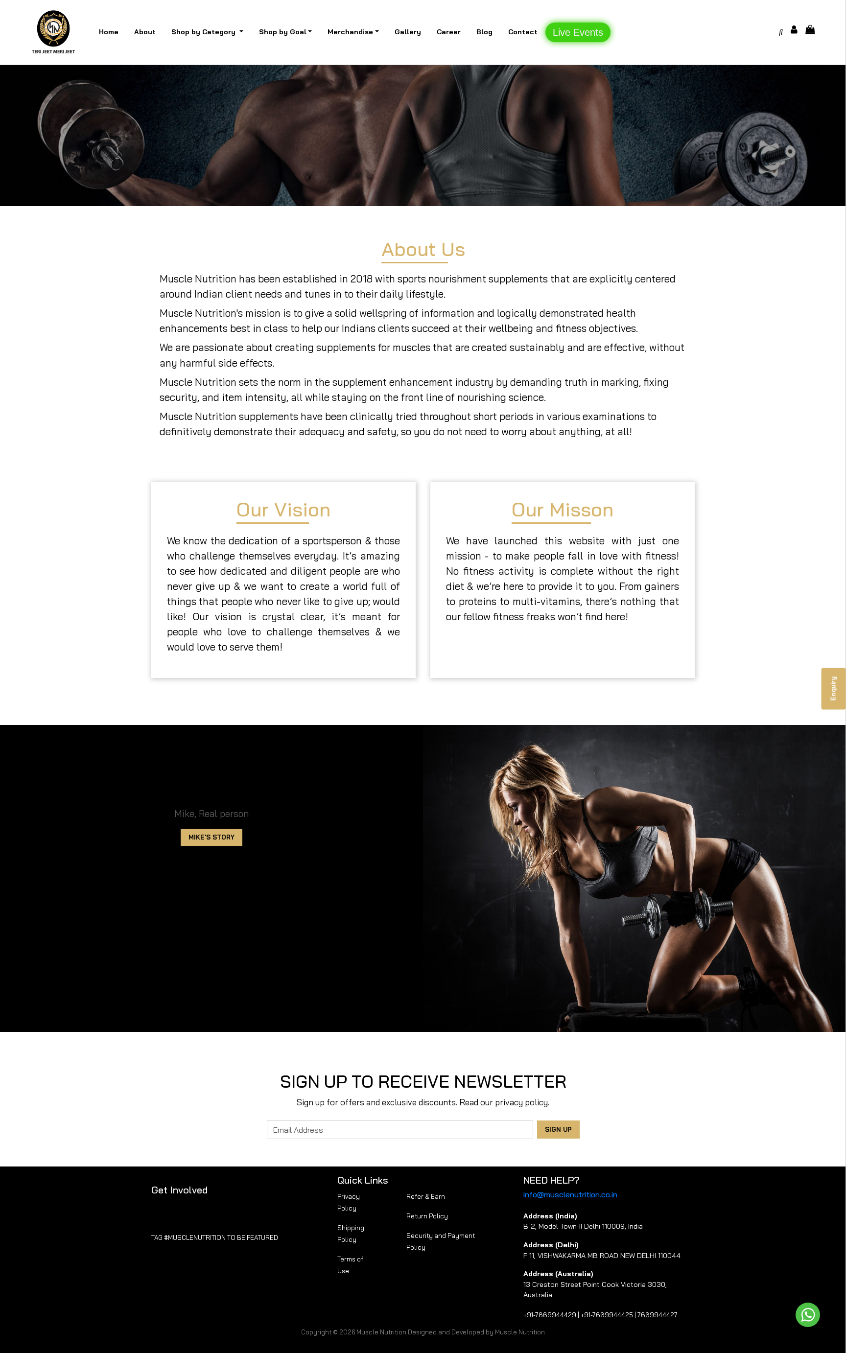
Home (108, 31)
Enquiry (833, 688)
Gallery (408, 31)
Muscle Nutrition (381, 1332)
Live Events (578, 32)
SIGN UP (558, 1129)
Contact (523, 31)
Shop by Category (204, 31)
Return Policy (427, 1216)
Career (449, 31)
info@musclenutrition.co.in (570, 1194)
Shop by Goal (282, 31)
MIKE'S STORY (211, 837)
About (145, 31)
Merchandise (350, 31)
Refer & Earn (425, 1196)
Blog (484, 31)
